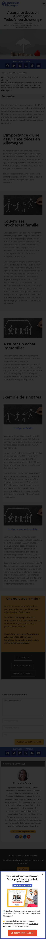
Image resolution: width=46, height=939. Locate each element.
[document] (23, 469)
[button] (43, 874)
